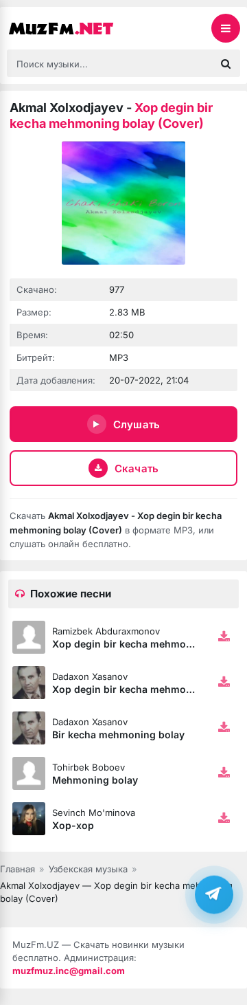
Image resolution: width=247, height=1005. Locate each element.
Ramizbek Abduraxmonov (106, 631)
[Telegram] (214, 895)
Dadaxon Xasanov (90, 676)
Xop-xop (73, 825)
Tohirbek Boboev (88, 767)
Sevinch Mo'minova (93, 812)
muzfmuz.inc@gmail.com (68, 970)
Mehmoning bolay (95, 780)
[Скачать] (224, 637)
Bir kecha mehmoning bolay (118, 734)
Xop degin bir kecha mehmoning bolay (144, 644)
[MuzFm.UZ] (75, 28)
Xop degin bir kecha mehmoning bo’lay (145, 689)
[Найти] (225, 63)
